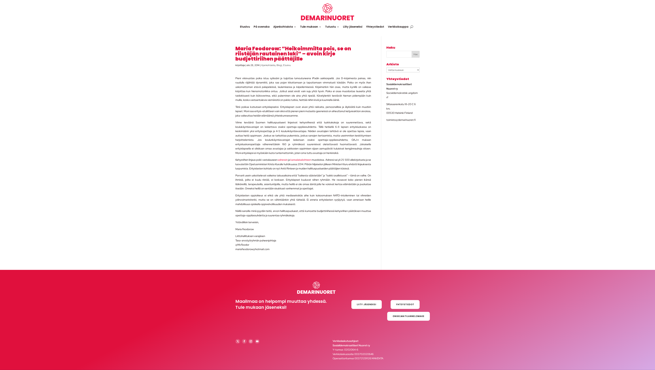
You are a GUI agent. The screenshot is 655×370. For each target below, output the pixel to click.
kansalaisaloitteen (300, 160)
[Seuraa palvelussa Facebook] (244, 341)
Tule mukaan (309, 27)
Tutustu (330, 27)
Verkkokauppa (398, 27)
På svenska (262, 27)
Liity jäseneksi (352, 27)
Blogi (279, 65)
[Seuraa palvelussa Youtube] (257, 341)
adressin (283, 160)
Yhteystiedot (375, 27)
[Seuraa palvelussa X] (237, 341)
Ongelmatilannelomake (408, 316)
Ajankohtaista (283, 27)
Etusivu (245, 27)
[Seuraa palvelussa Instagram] (250, 341)
